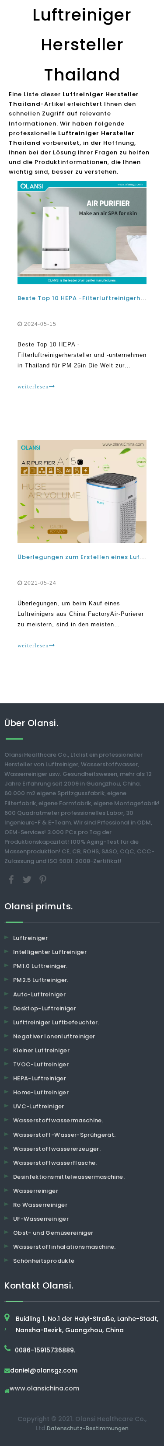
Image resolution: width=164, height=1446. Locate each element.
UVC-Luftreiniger (38, 1106)
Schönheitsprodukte (43, 1261)
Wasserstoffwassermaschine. (58, 1120)
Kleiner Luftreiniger (41, 1050)
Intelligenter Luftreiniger (50, 952)
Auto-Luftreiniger (39, 994)
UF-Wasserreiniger (41, 1219)
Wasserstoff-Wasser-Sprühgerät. (64, 1135)
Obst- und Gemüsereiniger (53, 1233)
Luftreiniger (30, 938)
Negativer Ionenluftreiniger (54, 1036)
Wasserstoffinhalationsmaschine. (64, 1247)
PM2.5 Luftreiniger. (41, 980)
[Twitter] (28, 879)
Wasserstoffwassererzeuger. (57, 1149)
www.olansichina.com (44, 1389)
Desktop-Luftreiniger (44, 1008)
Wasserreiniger (35, 1191)
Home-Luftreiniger (41, 1092)
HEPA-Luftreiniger (39, 1078)
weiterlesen (33, 386)
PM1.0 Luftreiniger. (40, 966)
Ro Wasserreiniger (40, 1205)
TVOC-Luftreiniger (41, 1064)
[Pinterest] (43, 879)
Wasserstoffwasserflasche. (55, 1163)
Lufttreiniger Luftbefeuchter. (56, 1022)
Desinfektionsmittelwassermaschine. (69, 1177)
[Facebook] (12, 879)
